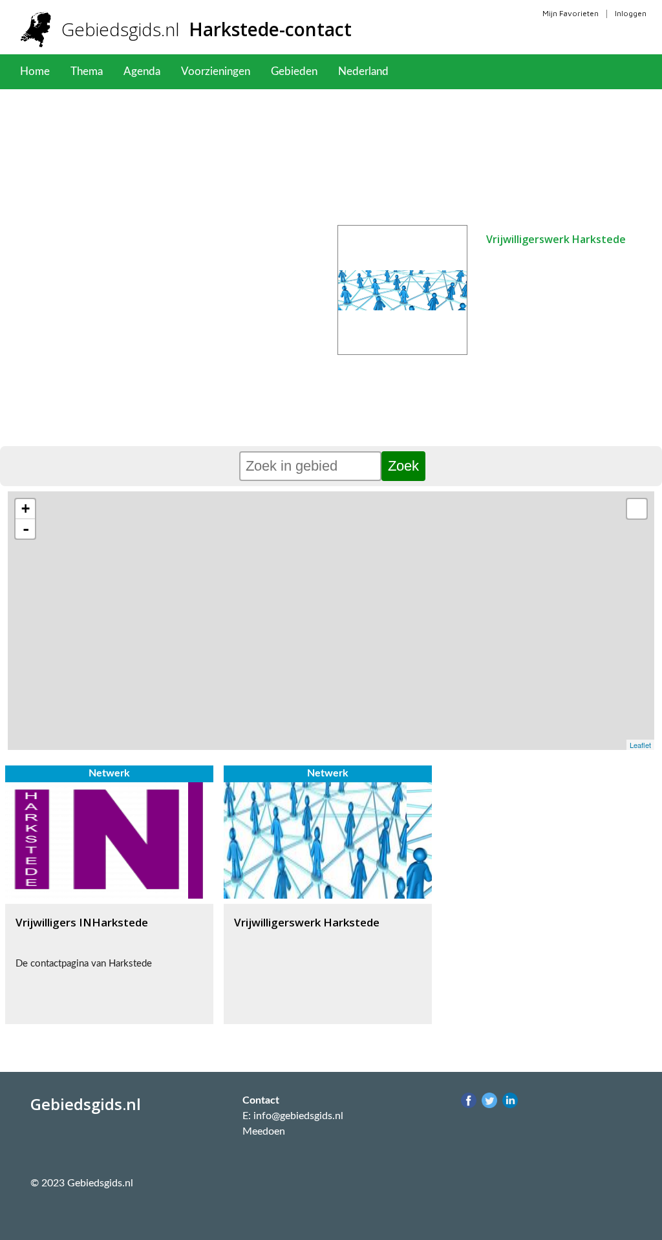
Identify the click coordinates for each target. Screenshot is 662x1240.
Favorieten (434, 71)
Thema (86, 71)
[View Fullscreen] (636, 508)
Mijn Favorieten (570, 13)
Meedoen (263, 1131)
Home (35, 71)
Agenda (141, 71)
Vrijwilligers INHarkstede (82, 922)
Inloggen (630, 13)
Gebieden (294, 71)
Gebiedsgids (206, 29)
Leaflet (640, 745)
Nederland (363, 71)
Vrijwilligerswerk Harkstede (556, 239)
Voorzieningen (215, 71)
